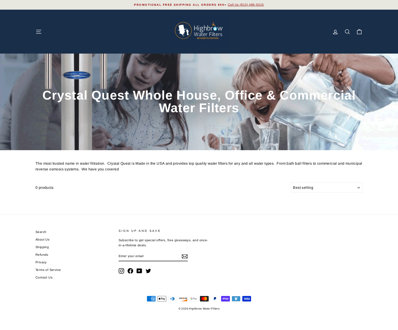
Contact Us (44, 277)
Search (40, 232)
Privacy (41, 262)
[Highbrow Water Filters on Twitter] (148, 271)
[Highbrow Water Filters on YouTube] (139, 271)
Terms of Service (48, 270)
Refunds (41, 254)
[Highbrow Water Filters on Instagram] (121, 271)
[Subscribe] (185, 256)
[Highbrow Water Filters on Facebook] (130, 271)
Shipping (42, 247)
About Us (42, 239)
